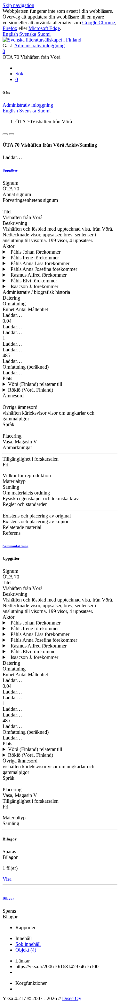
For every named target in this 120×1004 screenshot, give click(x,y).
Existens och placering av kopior (35, 521)
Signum (10, 183)
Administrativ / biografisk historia (36, 292)
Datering (11, 298)
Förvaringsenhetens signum (30, 200)
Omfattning (14, 303)
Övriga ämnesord (20, 407)
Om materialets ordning (26, 492)
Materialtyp (14, 481)
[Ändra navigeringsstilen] (5, 134)
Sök (19, 73)
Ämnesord (13, 395)
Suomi (44, 34)
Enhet (8, 309)
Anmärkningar (17, 447)
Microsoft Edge (44, 28)
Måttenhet (38, 309)
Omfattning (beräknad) (26, 367)
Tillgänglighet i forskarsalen (31, 459)
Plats (7, 378)
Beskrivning (15, 223)
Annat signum (17, 194)
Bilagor (10, 857)
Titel (7, 211)
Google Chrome (98, 22)
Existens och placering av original (37, 515)
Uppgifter (10, 170)
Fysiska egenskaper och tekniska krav (41, 498)
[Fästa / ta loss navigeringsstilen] (11, 134)
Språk (8, 424)
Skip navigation (18, 5)
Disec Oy (71, 998)
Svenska (27, 34)
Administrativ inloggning (39, 45)
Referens (11, 533)
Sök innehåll (28, 944)
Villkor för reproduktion (27, 475)
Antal (21, 309)
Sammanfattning (15, 546)
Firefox (10, 28)
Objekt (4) (25, 950)
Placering (12, 436)
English (10, 34)
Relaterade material (22, 527)
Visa (7, 879)
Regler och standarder (25, 504)
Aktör (8, 246)
